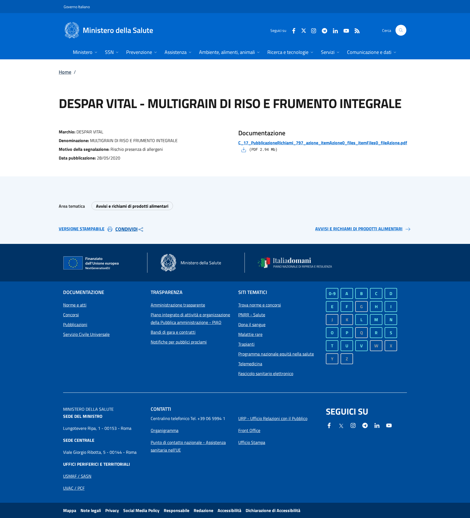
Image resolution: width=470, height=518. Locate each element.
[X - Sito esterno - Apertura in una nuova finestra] (303, 30)
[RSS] (355, 30)
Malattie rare (250, 334)
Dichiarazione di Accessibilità (273, 510)
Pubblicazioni (75, 324)
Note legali (91, 510)
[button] (400, 30)
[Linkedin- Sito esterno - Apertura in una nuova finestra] (377, 425)
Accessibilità (229, 510)
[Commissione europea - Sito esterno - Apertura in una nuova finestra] (91, 263)
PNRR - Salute (251, 314)
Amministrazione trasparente (178, 305)
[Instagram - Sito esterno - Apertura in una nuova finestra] (311, 30)
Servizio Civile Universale (86, 334)
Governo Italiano (77, 7)
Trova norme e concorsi (259, 305)
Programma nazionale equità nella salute (276, 354)
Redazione (203, 510)
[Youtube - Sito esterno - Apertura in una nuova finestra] (344, 30)
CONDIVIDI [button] (126, 229)
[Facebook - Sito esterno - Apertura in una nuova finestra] (291, 30)
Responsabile (176, 510)
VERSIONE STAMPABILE (81, 228)
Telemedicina (250, 363)
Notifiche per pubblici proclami (179, 342)
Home (65, 72)
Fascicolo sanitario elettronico (265, 373)
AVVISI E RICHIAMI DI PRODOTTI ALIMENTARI (359, 228)
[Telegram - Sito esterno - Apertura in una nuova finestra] (365, 425)
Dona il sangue (251, 324)
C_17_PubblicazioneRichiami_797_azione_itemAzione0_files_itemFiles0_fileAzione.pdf (322, 142)
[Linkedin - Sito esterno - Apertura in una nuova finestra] (333, 30)
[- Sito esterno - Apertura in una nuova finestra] (389, 425)
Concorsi (71, 314)
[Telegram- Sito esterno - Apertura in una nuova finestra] (322, 30)
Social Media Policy (141, 510)
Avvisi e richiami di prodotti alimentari (132, 206)
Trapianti (246, 344)
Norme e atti (74, 305)
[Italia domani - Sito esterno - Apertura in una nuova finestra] (298, 262)
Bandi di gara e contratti (173, 332)
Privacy (112, 510)
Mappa (69, 510)
